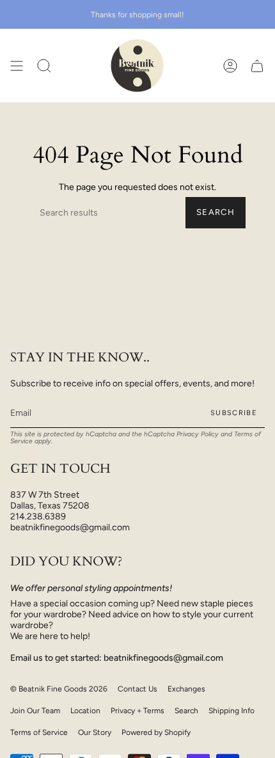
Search (215, 212)
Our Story (94, 732)
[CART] (257, 65)
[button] (44, 65)
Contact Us (137, 688)
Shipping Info (231, 710)
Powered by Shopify (156, 732)
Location (85, 710)
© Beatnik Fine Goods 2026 (58, 688)
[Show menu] (16, 65)
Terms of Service (39, 732)
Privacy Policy (198, 434)
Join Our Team (35, 710)
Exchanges (186, 688)
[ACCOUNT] (230, 65)
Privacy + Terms (137, 710)
